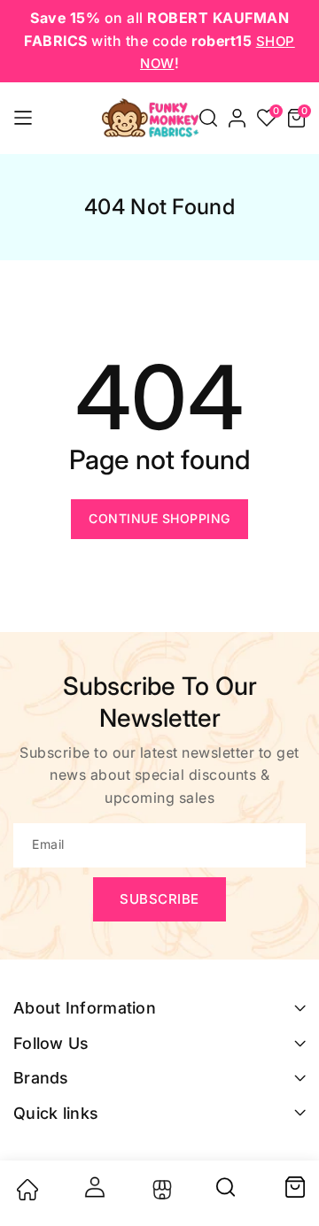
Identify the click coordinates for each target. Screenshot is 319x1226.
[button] (208, 118)
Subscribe (159, 899)
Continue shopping (159, 518)
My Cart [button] (294, 1187)
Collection (160, 1189)
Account (93, 1187)
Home (26, 1189)
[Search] (227, 1193)
